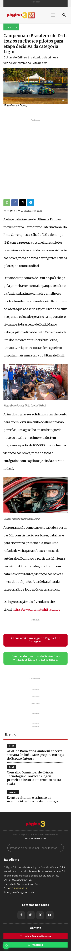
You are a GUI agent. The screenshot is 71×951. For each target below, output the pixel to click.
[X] (22, 202)
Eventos (13, 792)
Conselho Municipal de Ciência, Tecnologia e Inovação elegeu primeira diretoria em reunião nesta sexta (34, 778)
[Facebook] (14, 202)
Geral (11, 746)
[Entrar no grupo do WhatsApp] (6, 945)
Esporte (11, 27)
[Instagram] (31, 915)
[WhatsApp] (6, 202)
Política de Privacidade (35, 838)
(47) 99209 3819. (18, 888)
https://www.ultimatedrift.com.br (36, 609)
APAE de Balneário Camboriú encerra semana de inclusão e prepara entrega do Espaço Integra (35, 754)
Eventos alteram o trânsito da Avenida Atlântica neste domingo (32, 799)
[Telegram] (30, 202)
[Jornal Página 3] (24, 15)
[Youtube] (50, 915)
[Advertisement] (35, 157)
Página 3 (11, 211)
